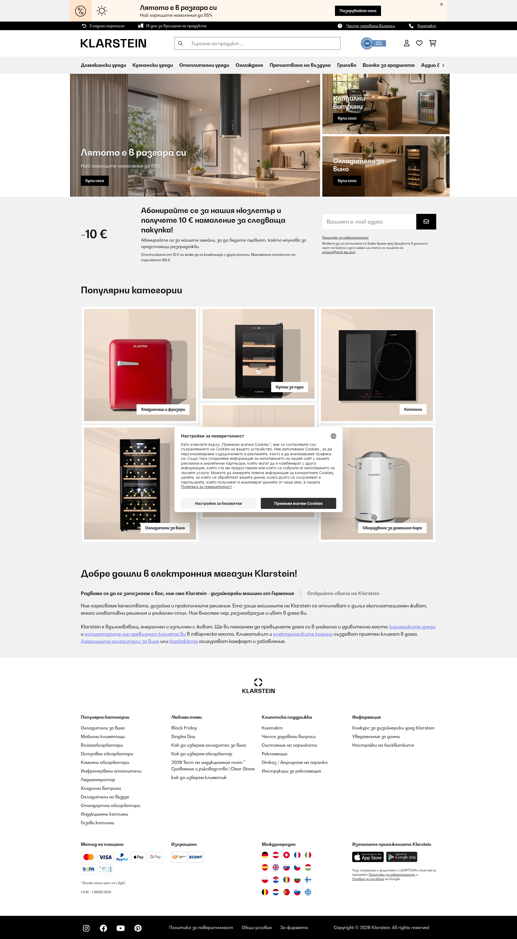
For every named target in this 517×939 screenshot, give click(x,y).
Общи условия (257, 927)
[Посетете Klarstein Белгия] (265, 892)
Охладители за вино (103, 728)
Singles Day (183, 736)
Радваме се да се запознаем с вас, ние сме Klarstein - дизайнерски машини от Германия (187, 593)
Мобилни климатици (103, 736)
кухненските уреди (412, 627)
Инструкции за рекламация (291, 771)
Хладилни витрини (101, 788)
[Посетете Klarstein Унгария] (308, 867)
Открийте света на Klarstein (343, 593)
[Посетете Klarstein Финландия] (308, 880)
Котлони (413, 409)
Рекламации (274, 753)
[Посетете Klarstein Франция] (297, 855)
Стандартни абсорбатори (110, 805)
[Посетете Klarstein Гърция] (308, 892)
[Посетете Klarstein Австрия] (276, 855)
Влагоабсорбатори (102, 745)
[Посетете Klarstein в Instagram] (86, 928)
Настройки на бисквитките (383, 745)
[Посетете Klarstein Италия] (308, 855)
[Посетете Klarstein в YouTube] (120, 928)
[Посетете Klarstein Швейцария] (286, 855)
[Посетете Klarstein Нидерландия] (276, 892)
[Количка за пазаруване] (432, 43)
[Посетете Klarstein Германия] (265, 855)
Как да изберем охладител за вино (208, 745)
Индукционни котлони (104, 814)
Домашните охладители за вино (120, 641)
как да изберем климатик (199, 777)
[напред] (443, 65)
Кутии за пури (289, 387)
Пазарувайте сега (358, 10)
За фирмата (294, 927)
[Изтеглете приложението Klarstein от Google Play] (402, 857)
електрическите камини (303, 634)
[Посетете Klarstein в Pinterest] (137, 928)
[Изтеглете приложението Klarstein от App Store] (368, 857)
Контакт (427, 25)
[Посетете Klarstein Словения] (297, 892)
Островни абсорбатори (107, 753)
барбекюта (183, 641)
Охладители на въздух (105, 796)
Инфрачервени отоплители (111, 771)
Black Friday (184, 728)
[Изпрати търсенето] (180, 43)
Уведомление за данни (376, 736)
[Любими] (419, 43)
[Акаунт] (407, 43)
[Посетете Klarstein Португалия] (286, 892)
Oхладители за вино (165, 528)
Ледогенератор (98, 779)
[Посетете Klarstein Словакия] (286, 867)
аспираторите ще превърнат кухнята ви (135, 634)
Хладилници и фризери (163, 409)
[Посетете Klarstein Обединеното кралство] (276, 867)
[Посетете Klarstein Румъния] (286, 880)
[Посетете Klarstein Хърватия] (276, 880)
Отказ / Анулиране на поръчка (295, 762)
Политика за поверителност (345, 237)
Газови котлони (97, 822)
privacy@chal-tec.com (338, 252)
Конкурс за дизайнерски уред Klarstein (393, 728)
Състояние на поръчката (289, 745)
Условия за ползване (368, 879)
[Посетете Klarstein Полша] (265, 880)
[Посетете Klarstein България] (297, 880)
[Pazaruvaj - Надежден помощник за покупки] (374, 43)
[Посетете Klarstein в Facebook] (103, 928)
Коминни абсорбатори (105, 762)
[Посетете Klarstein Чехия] (297, 867)
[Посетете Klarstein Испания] (265, 867)
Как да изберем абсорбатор (201, 753)
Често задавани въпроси (370, 25)
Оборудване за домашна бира (392, 528)
